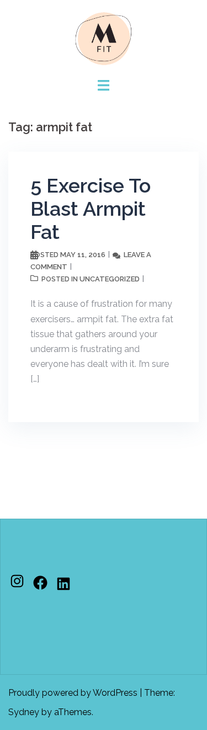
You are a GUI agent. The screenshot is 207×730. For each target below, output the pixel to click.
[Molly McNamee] (104, 38)
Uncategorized (109, 279)
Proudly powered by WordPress (72, 693)
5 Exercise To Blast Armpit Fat (90, 208)
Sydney (23, 712)
